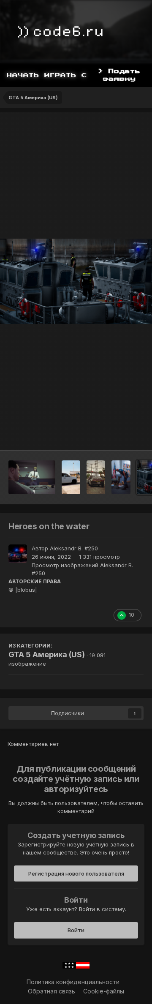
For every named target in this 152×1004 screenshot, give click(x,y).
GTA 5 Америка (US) (46, 654)
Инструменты (114, 435)
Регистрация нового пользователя (76, 873)
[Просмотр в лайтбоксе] (76, 281)
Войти (76, 930)
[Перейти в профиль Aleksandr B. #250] (17, 553)
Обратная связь (51, 991)
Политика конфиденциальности (73, 981)
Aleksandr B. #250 (74, 548)
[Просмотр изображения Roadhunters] (96, 477)
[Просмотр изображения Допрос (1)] (31, 477)
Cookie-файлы (103, 991)
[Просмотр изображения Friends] (120, 477)
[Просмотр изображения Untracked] (71, 477)
